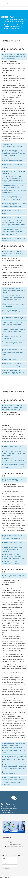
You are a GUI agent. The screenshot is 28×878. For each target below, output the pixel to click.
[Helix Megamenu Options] (7, 3)
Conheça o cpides (13, 830)
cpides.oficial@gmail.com (7, 812)
